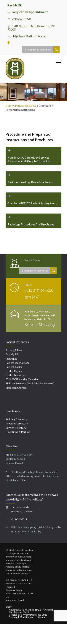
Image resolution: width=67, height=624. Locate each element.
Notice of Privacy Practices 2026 (28, 614)
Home (9, 105)
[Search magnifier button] (56, 49)
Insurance (11, 358)
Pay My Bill (14, 5)
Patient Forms (14, 367)
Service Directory (16, 427)
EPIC (9, 607)
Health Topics (14, 371)
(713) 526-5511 (21, 19)
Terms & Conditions (21, 617)
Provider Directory (17, 423)
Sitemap (41, 617)
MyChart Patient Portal (29, 36)
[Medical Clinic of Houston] (31, 68)
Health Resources (16, 375)
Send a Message (40, 324)
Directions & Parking (18, 432)
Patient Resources (25, 105)
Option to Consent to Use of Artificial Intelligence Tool (31, 611)
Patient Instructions (18, 362)
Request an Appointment (30, 12)
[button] (33, 156)
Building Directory (16, 419)
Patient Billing (14, 350)
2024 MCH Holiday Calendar (22, 379)
